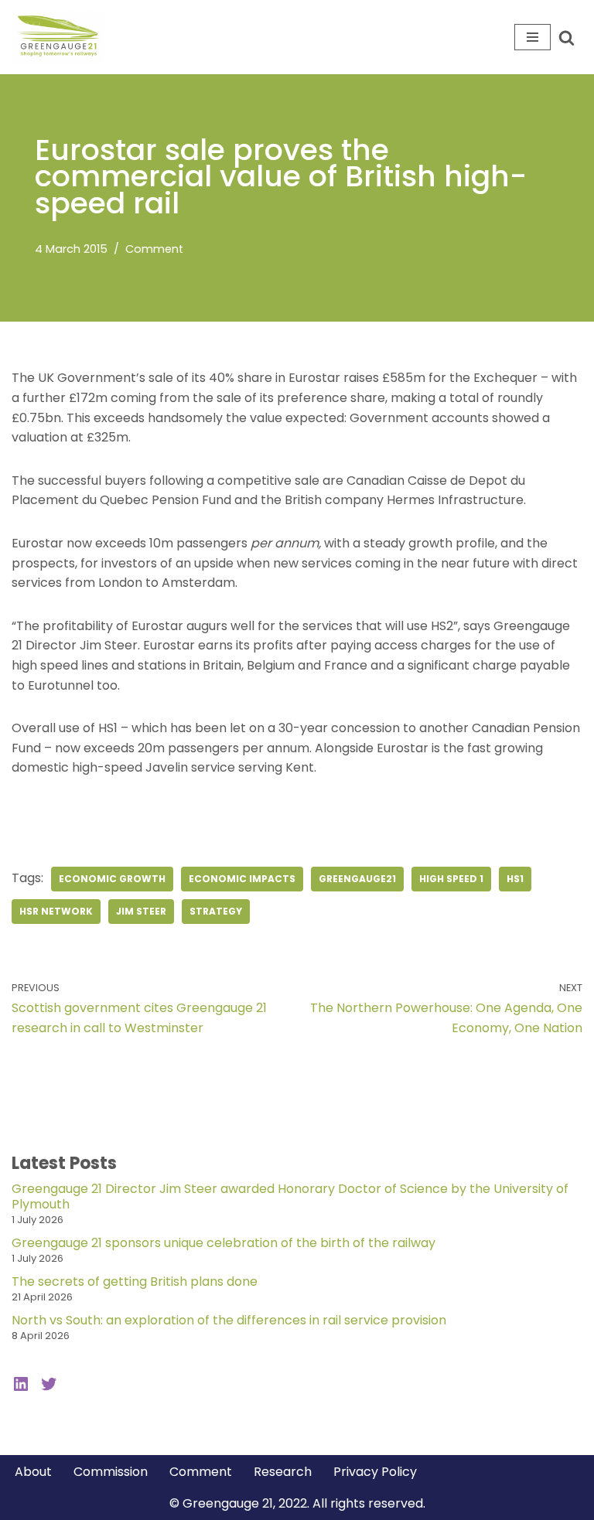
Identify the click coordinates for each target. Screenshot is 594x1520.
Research (283, 1472)
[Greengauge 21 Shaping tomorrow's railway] (62, 37)
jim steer (141, 911)
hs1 (515, 878)
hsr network (56, 911)
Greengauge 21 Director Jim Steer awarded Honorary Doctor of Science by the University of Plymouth (290, 1196)
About (33, 1472)
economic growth (112, 878)
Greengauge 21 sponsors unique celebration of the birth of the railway (223, 1243)
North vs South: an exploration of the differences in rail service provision (229, 1320)
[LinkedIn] (21, 1384)
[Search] (566, 37)
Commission (110, 1472)
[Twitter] (48, 1384)
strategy (215, 911)
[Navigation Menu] (532, 37)
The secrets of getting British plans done (135, 1281)
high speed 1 (451, 878)
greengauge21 (357, 878)
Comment (154, 249)
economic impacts (242, 878)
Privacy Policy (375, 1472)
